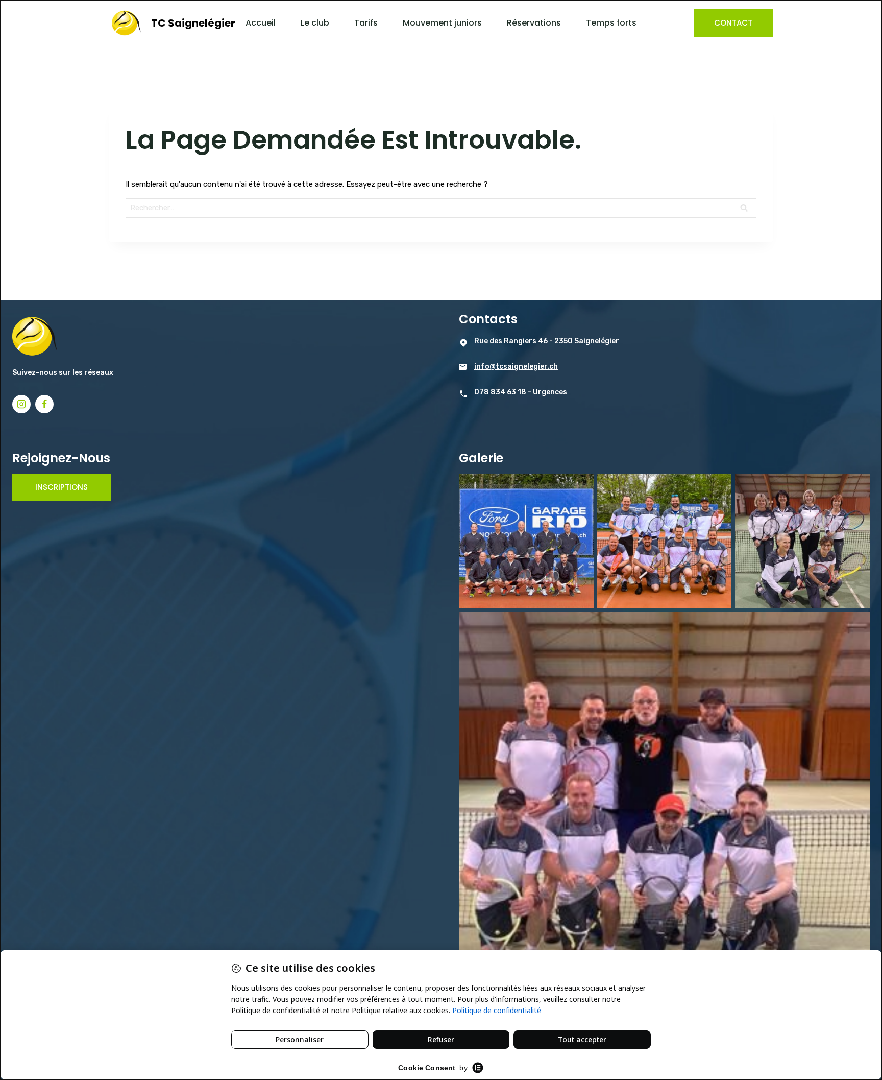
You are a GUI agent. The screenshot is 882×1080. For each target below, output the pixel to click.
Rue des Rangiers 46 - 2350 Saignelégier (546, 341)
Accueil (261, 23)
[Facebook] (44, 404)
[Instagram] (21, 404)
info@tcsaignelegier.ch (516, 366)
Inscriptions (61, 487)
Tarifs (366, 23)
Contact (733, 22)
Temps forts (611, 23)
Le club (315, 23)
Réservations (534, 23)
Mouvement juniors (442, 23)
